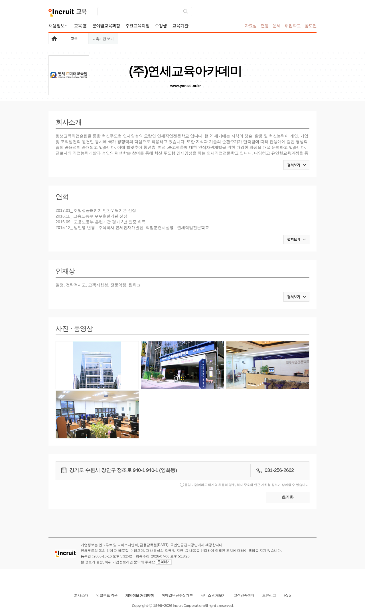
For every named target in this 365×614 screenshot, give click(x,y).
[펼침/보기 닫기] (296, 165)
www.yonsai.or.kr (185, 86)
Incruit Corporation (188, 605)
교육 (74, 39)
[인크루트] (61, 13)
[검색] (186, 11)
